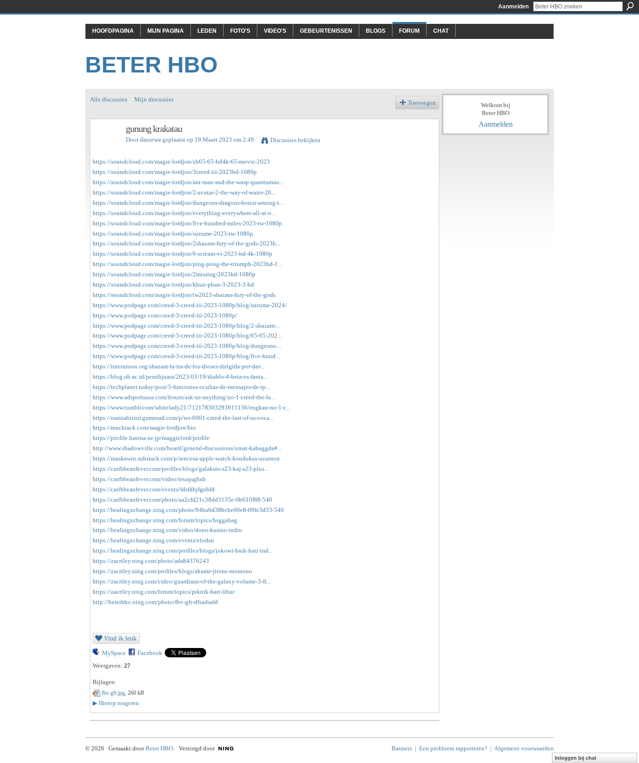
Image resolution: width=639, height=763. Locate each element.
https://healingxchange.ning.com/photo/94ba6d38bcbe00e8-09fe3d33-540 (188, 509)
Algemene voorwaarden (524, 748)
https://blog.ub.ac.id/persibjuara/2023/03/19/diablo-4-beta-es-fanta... (180, 376)
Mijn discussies (154, 99)
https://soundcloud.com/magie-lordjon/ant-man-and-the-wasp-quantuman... (188, 182)
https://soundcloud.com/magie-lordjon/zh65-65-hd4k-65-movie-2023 (181, 161)
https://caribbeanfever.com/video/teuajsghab (149, 478)
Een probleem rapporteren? (453, 748)
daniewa (150, 139)
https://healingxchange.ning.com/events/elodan (153, 540)
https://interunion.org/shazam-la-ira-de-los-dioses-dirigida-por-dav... (179, 366)
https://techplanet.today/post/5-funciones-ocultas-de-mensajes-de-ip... (181, 386)
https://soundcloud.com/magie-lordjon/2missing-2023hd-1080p (174, 274)
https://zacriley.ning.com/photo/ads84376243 (151, 560)
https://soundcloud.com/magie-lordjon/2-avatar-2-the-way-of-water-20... (184, 192)
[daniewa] (105, 148)
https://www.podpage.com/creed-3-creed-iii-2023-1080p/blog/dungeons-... (187, 345)
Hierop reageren (116, 702)
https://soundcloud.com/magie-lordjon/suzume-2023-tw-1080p (173, 233)
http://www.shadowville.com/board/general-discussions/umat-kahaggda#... (187, 448)
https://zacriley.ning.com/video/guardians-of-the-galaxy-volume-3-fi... (182, 581)
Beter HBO (151, 64)
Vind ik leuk (120, 638)
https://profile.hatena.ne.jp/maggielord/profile (151, 437)
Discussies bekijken (295, 140)
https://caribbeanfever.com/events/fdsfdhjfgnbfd (154, 489)
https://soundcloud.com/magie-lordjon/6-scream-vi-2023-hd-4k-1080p (182, 253)
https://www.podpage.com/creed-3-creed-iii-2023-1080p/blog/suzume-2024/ (190, 305)
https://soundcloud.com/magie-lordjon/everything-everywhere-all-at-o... (184, 212)
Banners (402, 748)
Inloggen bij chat (575, 758)
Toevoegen (422, 102)
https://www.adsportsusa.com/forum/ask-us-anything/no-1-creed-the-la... (184, 397)
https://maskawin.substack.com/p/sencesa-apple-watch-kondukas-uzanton (186, 458)
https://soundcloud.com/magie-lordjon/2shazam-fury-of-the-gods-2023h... (186, 243)
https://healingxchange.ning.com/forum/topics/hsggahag (165, 520)
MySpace (114, 652)
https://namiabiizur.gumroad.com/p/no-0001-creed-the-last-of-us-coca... (183, 417)
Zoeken (630, 6)
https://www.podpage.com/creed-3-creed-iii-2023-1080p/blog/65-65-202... (187, 335)
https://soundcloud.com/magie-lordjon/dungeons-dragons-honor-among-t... (188, 202)
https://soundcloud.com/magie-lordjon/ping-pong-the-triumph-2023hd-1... (187, 263)
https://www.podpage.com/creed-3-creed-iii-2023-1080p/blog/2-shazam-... (187, 325)
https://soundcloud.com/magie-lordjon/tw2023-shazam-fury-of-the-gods (184, 294)
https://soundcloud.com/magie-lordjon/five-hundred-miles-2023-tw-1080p (187, 223)
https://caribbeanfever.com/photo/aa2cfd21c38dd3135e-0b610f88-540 (182, 499)
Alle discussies (108, 99)
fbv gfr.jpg (113, 693)
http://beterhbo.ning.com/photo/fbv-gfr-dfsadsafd (155, 601)
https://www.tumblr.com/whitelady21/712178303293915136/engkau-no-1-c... (191, 407)
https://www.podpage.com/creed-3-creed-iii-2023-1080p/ (165, 315)
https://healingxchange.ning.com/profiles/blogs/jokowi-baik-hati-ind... (183, 550)
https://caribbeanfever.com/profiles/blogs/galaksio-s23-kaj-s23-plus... (181, 468)
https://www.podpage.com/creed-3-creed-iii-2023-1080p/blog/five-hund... (186, 356)
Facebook (150, 652)
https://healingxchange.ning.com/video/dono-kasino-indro (167, 529)
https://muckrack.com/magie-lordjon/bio (144, 427)
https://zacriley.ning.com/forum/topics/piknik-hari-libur (163, 591)
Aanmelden (513, 6)
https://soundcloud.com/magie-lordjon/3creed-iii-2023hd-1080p (175, 171)
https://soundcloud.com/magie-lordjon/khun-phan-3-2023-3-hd (173, 284)
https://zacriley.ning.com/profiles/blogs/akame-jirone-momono (172, 571)
